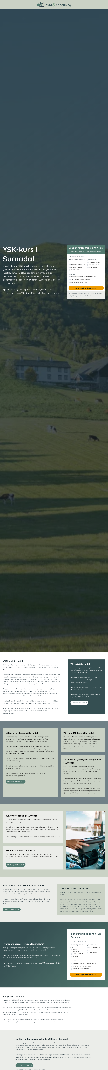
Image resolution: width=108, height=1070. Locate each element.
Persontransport (94, 262)
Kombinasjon (93, 267)
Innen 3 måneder (76, 267)
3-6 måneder (75, 270)
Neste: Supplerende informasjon (86, 288)
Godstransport (94, 265)
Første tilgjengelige (78, 264)
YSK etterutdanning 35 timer (80, 279)
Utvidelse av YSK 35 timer (79, 282)
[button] (79, 703)
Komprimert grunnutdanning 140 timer (83, 276)
